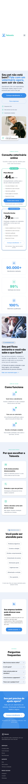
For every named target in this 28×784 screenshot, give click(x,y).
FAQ (3, 762)
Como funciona (5, 750)
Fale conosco (5, 764)
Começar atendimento (13, 95)
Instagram (4, 773)
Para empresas (14, 101)
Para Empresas (5, 755)
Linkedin (4, 775)
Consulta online (5, 748)
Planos (3, 753)
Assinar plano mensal (13, 200)
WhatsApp (4, 778)
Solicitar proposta (13, 629)
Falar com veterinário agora (9, 372)
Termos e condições (6, 766)
